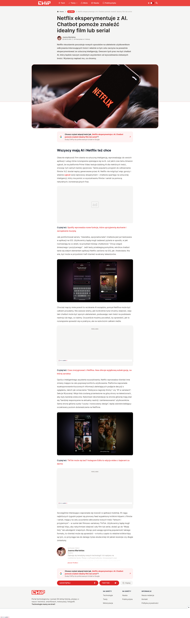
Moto (85, 3)
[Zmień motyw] (151, 3)
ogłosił (67, 175)
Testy (73, 3)
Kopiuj (127, 583)
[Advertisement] (95, 344)
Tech (63, 3)
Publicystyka (110, 3)
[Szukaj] (156, 3)
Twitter (105, 583)
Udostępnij (65, 583)
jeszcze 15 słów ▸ (73, 563)
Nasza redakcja (148, 595)
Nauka (96, 3)
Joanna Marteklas (69, 37)
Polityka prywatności (150, 603)
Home (62, 12)
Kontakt (145, 599)
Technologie (108, 595)
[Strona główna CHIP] (44, 3)
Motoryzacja (108, 603)
